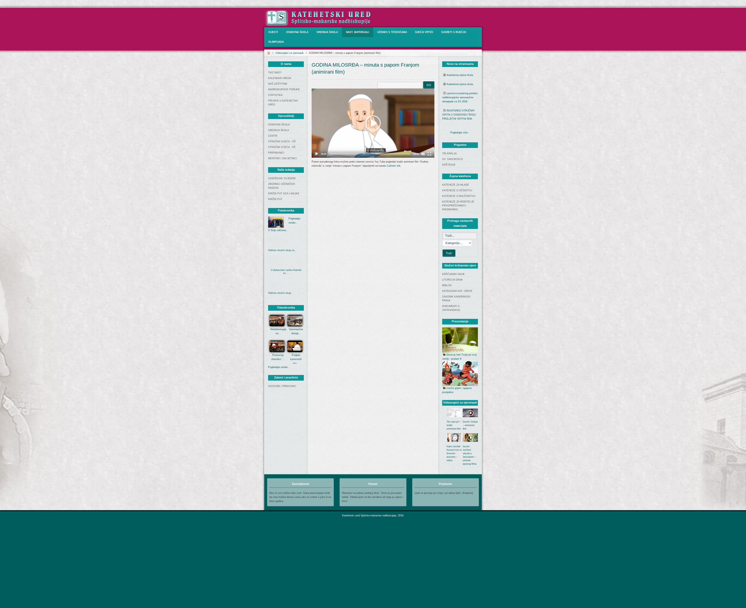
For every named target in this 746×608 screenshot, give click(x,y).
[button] (373, 123)
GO (428, 85)
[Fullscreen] (429, 154)
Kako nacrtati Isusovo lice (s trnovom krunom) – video (454, 453)
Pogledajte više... (460, 132)
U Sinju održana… (278, 230)
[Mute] (423, 154)
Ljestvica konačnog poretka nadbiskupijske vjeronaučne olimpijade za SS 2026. (460, 97)
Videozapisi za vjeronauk (289, 52)
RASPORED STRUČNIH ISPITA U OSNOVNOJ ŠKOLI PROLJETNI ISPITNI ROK (459, 114)
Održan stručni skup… (280, 292)
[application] (373, 123)
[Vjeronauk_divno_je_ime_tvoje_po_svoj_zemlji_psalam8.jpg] (460, 340)
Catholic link (394, 165)
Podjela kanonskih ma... (296, 359)
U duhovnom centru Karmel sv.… (286, 272)
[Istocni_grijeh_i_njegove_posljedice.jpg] (460, 373)
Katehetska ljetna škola (460, 75)
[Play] (317, 154)
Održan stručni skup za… (282, 250)
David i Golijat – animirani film (470, 425)
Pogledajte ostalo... (279, 367)
